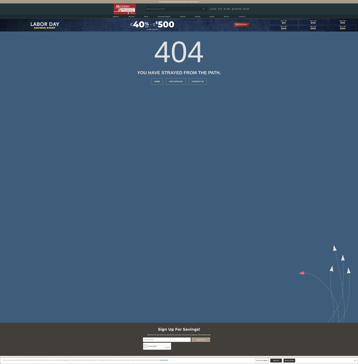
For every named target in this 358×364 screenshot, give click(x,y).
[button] (211, 9)
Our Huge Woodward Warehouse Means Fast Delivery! (179, 2)
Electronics (132, 16)
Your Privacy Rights (262, 360)
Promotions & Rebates (164, 16)
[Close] (355, 361)
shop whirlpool (241, 24)
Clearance (183, 16)
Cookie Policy (164, 360)
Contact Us (242, 16)
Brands (146, 16)
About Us (226, 16)
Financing (197, 16)
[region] (179, 360)
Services (212, 16)
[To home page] (125, 9)
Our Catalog (176, 81)
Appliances (116, 16)
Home (157, 81)
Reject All (276, 360)
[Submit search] (204, 9)
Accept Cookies (289, 360)
